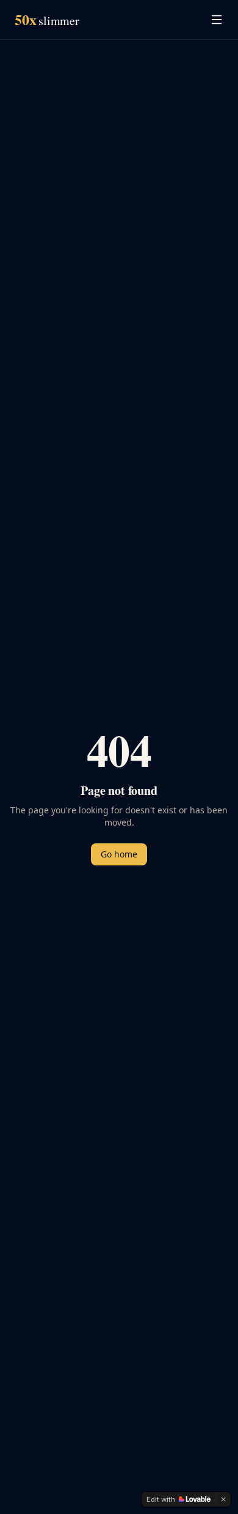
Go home (119, 854)
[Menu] (216, 19)
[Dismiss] (223, 1499)
